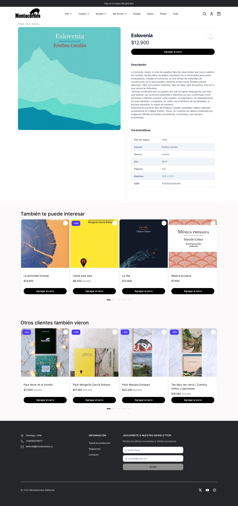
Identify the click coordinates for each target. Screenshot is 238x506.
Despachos (95, 448)
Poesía (136, 13)
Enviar (153, 466)
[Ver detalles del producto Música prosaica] (193, 243)
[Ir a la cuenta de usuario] (212, 14)
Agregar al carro (173, 51)
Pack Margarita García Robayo (91, 384)
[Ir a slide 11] (119, 408)
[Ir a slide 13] (129, 408)
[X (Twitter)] (200, 490)
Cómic (150, 13)
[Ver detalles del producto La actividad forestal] (45, 243)
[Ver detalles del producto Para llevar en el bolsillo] (45, 352)
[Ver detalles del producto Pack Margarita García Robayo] (94, 352)
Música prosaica (181, 275)
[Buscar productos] (204, 14)
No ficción (118, 13)
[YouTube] (207, 490)
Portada (21, 24)
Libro (28, 24)
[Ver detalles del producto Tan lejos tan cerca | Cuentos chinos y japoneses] (193, 352)
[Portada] (27, 13)
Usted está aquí (82, 275)
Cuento (82, 13)
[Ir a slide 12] (124, 408)
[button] (210, 35)
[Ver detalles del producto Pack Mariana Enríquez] (143, 352)
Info (67, 13)
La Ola (126, 275)
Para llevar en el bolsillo (38, 384)
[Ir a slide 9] (109, 408)
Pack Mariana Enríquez (136, 384)
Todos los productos (99, 443)
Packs (163, 13)
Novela (99, 13)
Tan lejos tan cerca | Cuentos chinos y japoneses (189, 386)
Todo (175, 13)
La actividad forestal (36, 275)
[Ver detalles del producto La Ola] (143, 243)
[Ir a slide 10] (114, 408)
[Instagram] (214, 490)
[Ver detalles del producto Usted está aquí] (94, 243)
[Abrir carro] (219, 14)
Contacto (93, 454)
